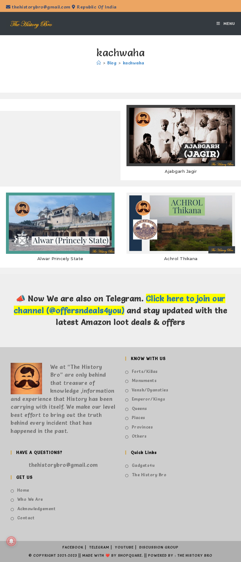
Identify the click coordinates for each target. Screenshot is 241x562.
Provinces (142, 426)
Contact (26, 517)
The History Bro (149, 474)
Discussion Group (159, 547)
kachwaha (133, 62)
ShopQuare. (130, 555)
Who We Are (30, 499)
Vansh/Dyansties (150, 389)
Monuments (144, 380)
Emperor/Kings (148, 398)
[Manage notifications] (11, 541)
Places (138, 417)
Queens (139, 408)
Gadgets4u (143, 465)
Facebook (72, 547)
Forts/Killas (145, 371)
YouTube (124, 547)
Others (139, 436)
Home (23, 490)
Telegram (99, 547)
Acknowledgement (36, 508)
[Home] (99, 62)
